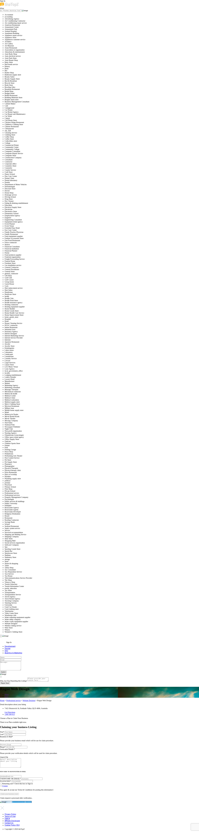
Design (7, 648)
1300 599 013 (10, 714)
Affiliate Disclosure (12, 821)
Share (7, 695)
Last (2, 734)
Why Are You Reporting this (13, 681)
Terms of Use (10, 816)
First (2, 732)
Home (2, 701)
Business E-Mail (27, 739)
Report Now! (5, 683)
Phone (3, 747)
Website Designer (29, 701)
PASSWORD (5, 781)
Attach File (4, 757)
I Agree (5, 786)
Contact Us (9, 823)
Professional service (13, 701)
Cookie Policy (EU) (12, 825)
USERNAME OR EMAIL (10, 779)
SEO (6, 651)
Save (6, 697)
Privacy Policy (10, 814)
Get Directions (10, 712)
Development (10, 646)
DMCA (7, 819)
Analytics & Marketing (13, 653)
